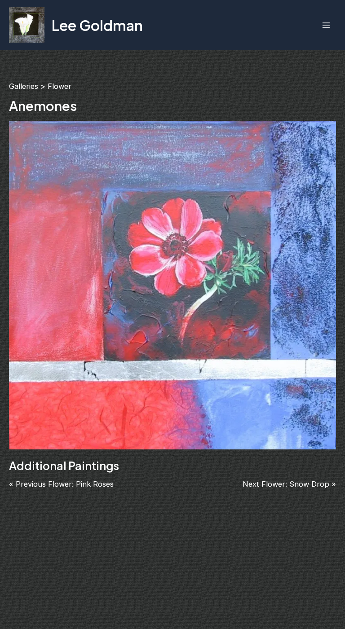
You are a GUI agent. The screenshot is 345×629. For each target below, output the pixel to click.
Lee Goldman (97, 25)
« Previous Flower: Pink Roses (61, 483)
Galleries (23, 86)
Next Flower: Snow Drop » (289, 483)
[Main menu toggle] (326, 25)
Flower (59, 86)
